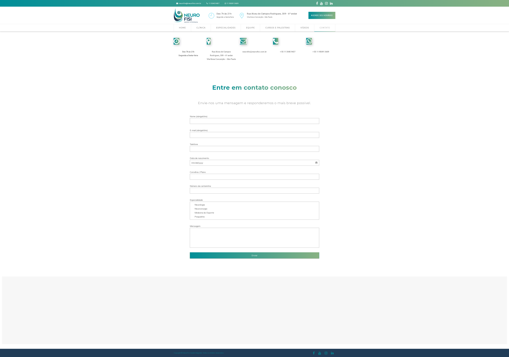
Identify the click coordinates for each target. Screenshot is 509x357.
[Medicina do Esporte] (254, 213)
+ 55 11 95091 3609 (321, 52)
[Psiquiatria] (254, 217)
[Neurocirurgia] (254, 209)
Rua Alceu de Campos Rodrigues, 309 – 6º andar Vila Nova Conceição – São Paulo (221, 55)
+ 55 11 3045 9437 (287, 52)
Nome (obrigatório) (198, 116)
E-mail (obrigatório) (199, 130)
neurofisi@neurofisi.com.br (254, 52)
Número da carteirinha (200, 186)
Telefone (194, 144)
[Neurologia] (254, 205)
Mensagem (195, 226)
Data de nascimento (199, 158)
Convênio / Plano (198, 172)
